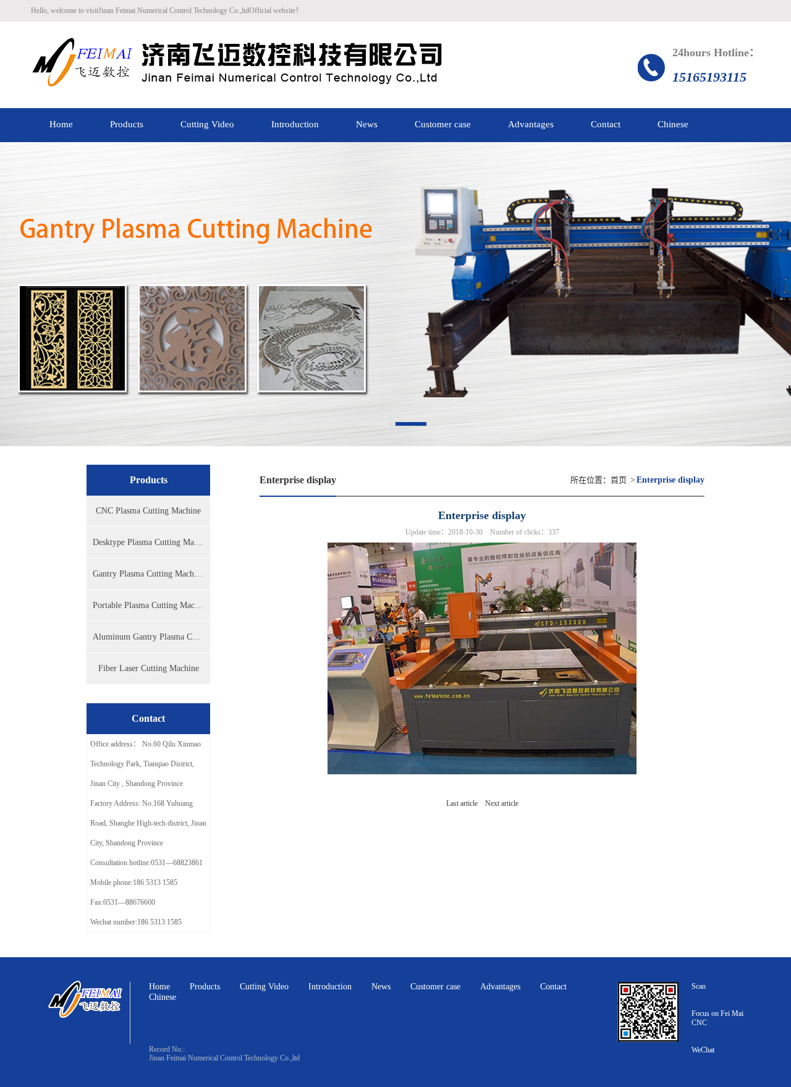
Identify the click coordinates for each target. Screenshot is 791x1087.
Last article (462, 803)
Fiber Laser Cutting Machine (148, 668)
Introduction (330, 986)
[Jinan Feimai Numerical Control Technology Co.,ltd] (237, 65)
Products (205, 986)
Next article (501, 803)
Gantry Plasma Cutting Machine (149, 573)
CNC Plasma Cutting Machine (148, 510)
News (381, 986)
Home (159, 986)
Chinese (162, 997)
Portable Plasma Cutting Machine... (151, 605)
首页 (619, 479)
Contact (553, 986)
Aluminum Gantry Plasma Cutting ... (151, 636)
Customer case (435, 986)
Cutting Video (264, 986)
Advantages (500, 986)
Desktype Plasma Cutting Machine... (151, 542)
